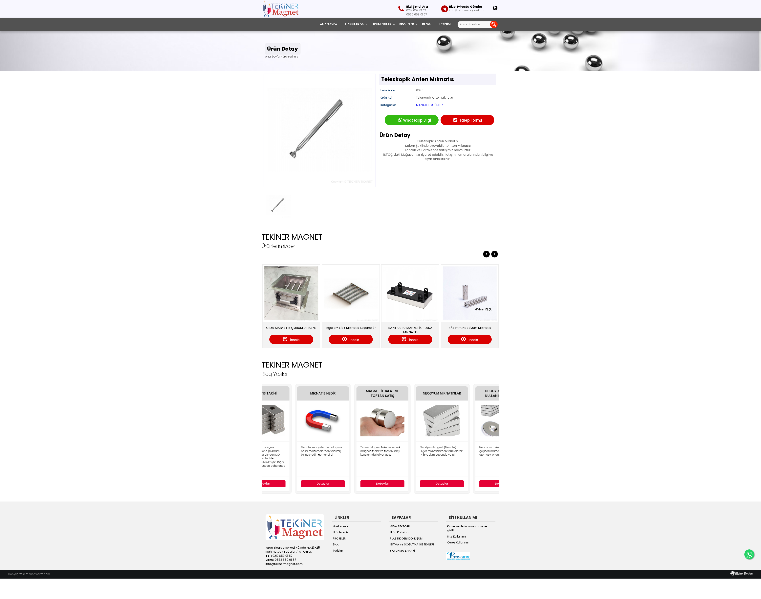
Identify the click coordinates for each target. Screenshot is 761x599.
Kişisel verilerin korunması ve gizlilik (467, 528)
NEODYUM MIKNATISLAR (410, 393)
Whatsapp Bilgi (417, 120)
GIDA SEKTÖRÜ (400, 526)
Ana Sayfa (328, 24)
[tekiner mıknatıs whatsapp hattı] (749, 554)
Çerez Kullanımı (457, 542)
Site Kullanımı (456, 537)
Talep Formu (470, 120)
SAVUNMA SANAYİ (402, 551)
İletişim (445, 24)
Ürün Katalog (399, 532)
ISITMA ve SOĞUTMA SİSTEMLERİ (412, 544)
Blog (426, 24)
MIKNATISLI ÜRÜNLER (429, 105)
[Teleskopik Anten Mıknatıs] (319, 184)
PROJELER (406, 24)
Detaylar (291, 484)
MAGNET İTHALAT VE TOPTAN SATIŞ (350, 393)
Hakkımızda (354, 24)
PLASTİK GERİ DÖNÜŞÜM (406, 538)
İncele (302, 340)
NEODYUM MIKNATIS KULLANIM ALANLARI (470, 393)
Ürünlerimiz (381, 24)
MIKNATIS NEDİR (291, 393)
